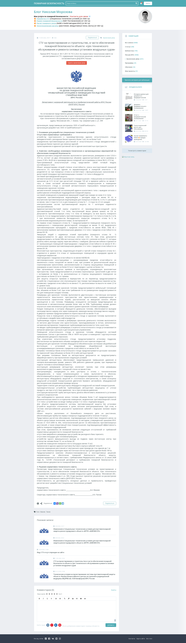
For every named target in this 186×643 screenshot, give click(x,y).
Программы (130, 63)
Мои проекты (131, 71)
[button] (39, 598)
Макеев (42, 512)
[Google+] (59, 625)
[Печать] (38, 503)
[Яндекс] (51, 625)
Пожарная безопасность (49, 3)
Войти (148, 3)
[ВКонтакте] (54, 503)
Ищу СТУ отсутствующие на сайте (50, 552)
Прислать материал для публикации (137, 80)
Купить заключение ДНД (76, 63)
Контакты (132, 639)
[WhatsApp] (60, 503)
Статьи (129, 47)
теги (149, 639)
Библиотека (131, 51)
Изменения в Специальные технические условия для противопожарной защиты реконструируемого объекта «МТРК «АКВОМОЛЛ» (82, 530)
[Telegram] (63, 503)
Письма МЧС (131, 55)
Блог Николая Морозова (53, 12)
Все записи (131, 43)
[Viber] (57, 503)
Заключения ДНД (109, 38)
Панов (48, 512)
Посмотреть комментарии (137, 151)
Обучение (130, 67)
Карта (140, 639)
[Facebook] (55, 625)
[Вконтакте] (47, 625)
